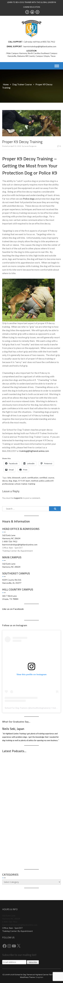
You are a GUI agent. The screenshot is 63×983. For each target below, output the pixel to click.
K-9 (20, 480)
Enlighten (39, 977)
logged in (18, 498)
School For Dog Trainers (16, 708)
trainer (24, 484)
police (42, 480)
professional (7, 484)
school (17, 484)
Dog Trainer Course (22, 84)
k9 (24, 480)
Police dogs (29, 198)
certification (32, 477)
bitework (16, 477)
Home (6, 84)
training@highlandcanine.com (34, 450)
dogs (15, 480)
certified (43, 477)
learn (28, 480)
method (34, 480)
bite (9, 477)
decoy (5, 480)
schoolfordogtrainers (40, 708)
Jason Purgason (30, 146)
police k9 (49, 480)
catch (23, 477)
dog (10, 480)
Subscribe (33, 962)
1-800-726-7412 (9, 541)
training (31, 484)
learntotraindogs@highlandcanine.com (19, 544)
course (51, 477)
